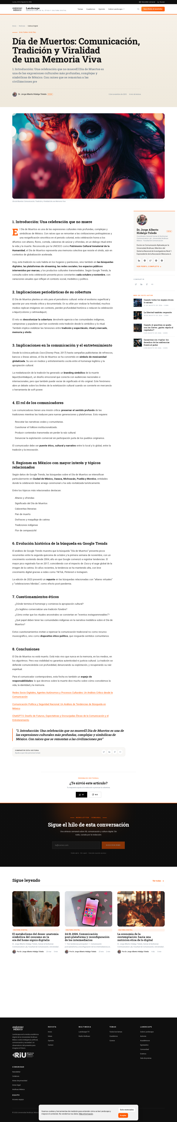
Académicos (145, 1041)
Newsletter (16, 1072)
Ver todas (157, 881)
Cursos (50, 1045)
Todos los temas (115, 1032)
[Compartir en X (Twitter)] (104, 752)
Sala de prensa (145, 1058)
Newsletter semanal (148, 2)
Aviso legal (16, 1085)
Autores (143, 1036)
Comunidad (144, 1049)
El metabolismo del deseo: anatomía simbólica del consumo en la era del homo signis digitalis (35, 937)
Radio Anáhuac (84, 1036)
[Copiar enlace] (120, 752)
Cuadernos (90, 9)
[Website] (156, 260)
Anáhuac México (18, 1089)
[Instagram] (144, 260)
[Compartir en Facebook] (114, 752)
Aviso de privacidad (19, 1081)
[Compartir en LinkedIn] (109, 752)
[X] (150, 260)
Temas (80, 9)
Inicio (14, 26)
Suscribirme (113, 845)
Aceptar (123, 1115)
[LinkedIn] (139, 260)
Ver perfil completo (148, 267)
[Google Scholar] (162, 260)
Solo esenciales (127, 1110)
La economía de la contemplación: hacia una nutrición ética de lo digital (135, 937)
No (96, 795)
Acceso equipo (18, 1099)
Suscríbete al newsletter (153, 9)
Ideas (50, 1036)
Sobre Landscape (115, 9)
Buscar (162, 2)
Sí (83, 795)
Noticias (22, 26)
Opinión (101, 9)
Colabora (15, 1076)
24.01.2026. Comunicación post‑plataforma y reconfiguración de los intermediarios (87, 937)
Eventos (143, 1054)
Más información (86, 1114)
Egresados (144, 1045)
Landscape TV (84, 1032)
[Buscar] (138, 9)
